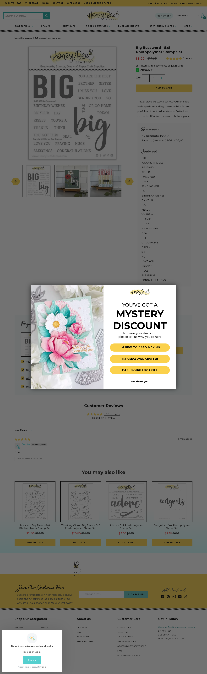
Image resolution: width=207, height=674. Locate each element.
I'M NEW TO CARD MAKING (140, 347)
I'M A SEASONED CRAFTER (140, 358)
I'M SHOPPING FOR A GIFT (140, 370)
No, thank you (139, 381)
